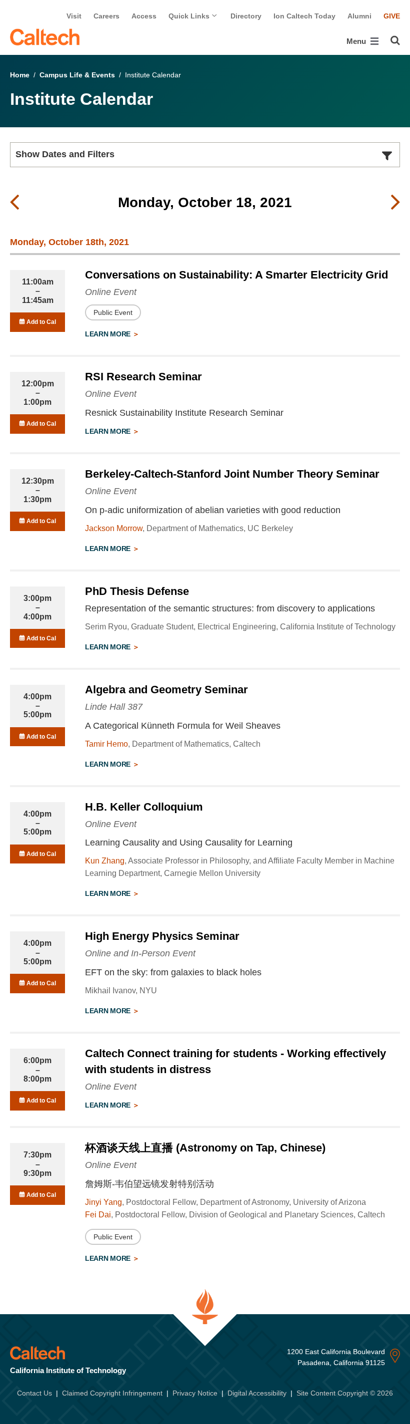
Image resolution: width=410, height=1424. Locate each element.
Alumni (360, 16)
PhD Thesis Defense (137, 591)
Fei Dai (98, 1214)
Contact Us (34, 1393)
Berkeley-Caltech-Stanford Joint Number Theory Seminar (232, 474)
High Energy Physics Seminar (162, 936)
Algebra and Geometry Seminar (166, 689)
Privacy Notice (195, 1393)
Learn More (108, 334)
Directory (246, 16)
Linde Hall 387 (113, 707)
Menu (357, 41)
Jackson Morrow (113, 528)
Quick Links (190, 16)
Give (392, 16)
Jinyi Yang (103, 1202)
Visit (74, 16)
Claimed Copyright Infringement (112, 1393)
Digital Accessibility (257, 1393)
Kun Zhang (104, 860)
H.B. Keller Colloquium (144, 807)
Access (144, 16)
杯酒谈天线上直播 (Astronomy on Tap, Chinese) (205, 1147)
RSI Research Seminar (143, 376)
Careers (107, 16)
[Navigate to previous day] (14, 203)
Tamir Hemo (106, 744)
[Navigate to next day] (395, 203)
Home (20, 75)
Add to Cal (40, 321)
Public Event (113, 312)
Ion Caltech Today (305, 16)
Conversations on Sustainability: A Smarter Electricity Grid (236, 275)
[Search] (395, 40)
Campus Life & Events (77, 75)
